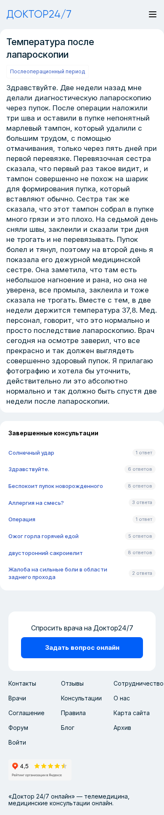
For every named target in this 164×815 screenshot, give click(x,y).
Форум (18, 727)
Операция (21, 519)
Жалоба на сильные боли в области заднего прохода (57, 573)
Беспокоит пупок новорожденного (55, 486)
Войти (17, 742)
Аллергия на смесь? (36, 502)
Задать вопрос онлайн (82, 647)
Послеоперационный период (47, 71)
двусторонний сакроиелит (45, 553)
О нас (122, 698)
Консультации (81, 698)
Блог (67, 727)
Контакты (22, 683)
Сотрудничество (139, 683)
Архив (122, 727)
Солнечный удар (31, 452)
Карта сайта (132, 712)
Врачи (17, 698)
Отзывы (72, 683)
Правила (73, 712)
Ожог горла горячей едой (43, 536)
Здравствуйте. (28, 469)
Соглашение (26, 712)
